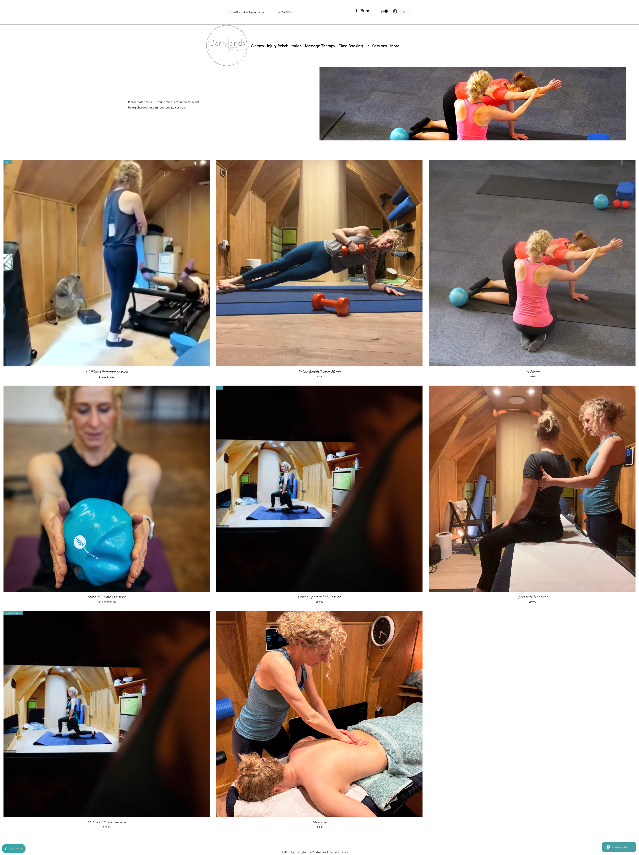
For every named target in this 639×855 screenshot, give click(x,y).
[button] (384, 11)
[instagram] (362, 11)
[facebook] (356, 11)
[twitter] (368, 11)
